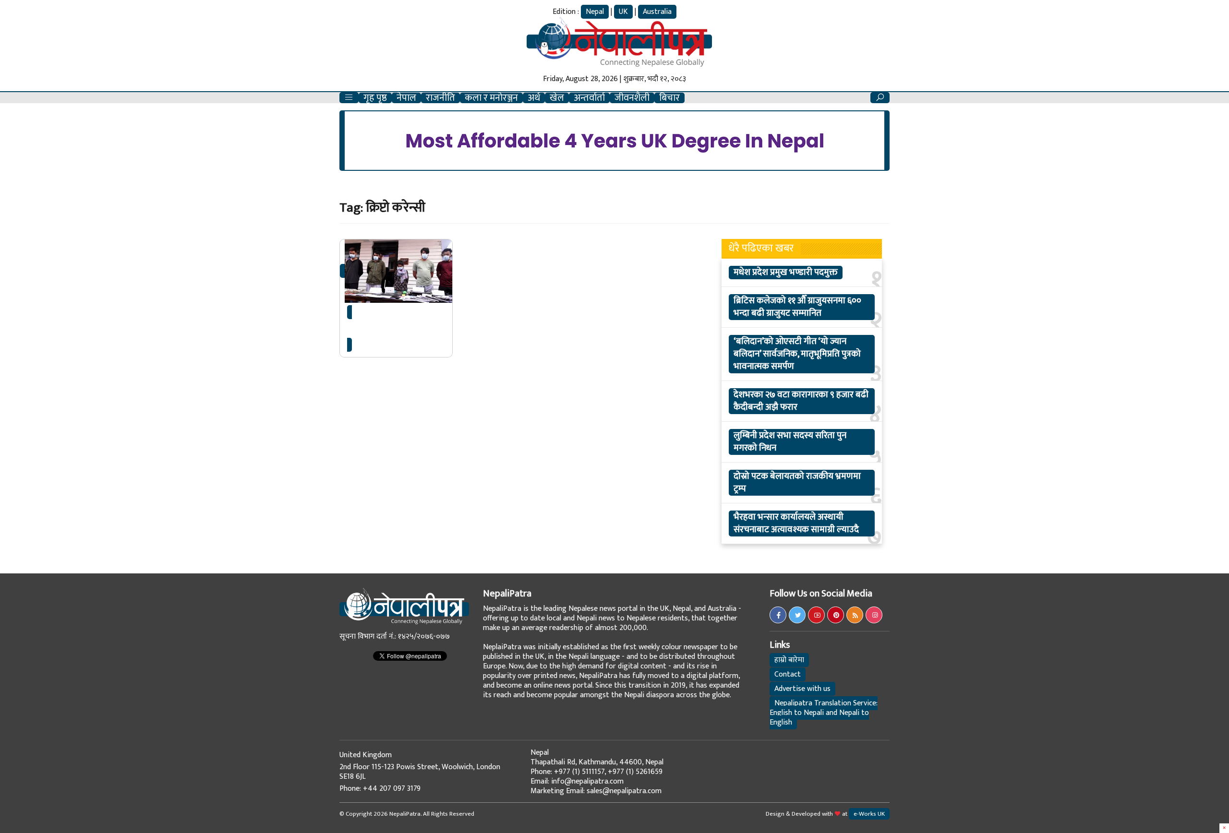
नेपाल (406, 98)
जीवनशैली (632, 98)
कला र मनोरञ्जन (491, 98)
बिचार (669, 98)
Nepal (595, 11)
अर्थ (534, 98)
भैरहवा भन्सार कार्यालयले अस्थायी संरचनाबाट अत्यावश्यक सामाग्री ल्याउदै (796, 523)
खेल (557, 98)
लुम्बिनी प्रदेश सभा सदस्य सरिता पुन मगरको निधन (790, 442)
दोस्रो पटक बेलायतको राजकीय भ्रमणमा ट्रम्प (797, 483)
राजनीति (440, 98)
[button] (349, 97)
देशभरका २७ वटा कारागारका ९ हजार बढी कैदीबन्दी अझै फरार (801, 401)
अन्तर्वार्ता (589, 98)
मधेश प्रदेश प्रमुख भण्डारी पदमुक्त (786, 272)
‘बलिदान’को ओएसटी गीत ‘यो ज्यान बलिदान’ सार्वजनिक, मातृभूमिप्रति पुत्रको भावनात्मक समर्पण (797, 354)
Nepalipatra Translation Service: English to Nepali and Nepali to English (824, 713)
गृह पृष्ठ (375, 98)
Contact (787, 674)
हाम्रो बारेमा (789, 660)
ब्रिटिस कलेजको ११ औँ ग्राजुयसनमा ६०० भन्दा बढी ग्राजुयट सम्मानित (797, 307)
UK (623, 11)
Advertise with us (802, 688)
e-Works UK (869, 814)
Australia (657, 11)
